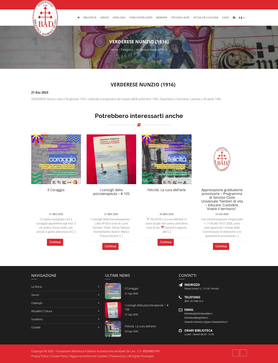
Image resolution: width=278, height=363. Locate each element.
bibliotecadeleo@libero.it (196, 317)
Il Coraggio (131, 288)
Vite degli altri (180, 17)
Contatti (35, 327)
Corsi (225, 17)
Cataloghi (119, 17)
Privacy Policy (40, 356)
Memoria (161, 17)
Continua (55, 242)
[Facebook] (235, 353)
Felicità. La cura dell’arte (140, 326)
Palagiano (127, 49)
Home (114, 49)
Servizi (104, 17)
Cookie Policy (59, 356)
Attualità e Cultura (205, 17)
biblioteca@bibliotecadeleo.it (198, 313)
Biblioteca (89, 17)
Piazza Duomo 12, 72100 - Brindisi (201, 288)
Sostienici (37, 319)
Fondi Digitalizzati (140, 17)
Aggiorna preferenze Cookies (89, 356)
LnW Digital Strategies (140, 356)
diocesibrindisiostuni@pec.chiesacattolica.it (206, 322)
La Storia (36, 286)
